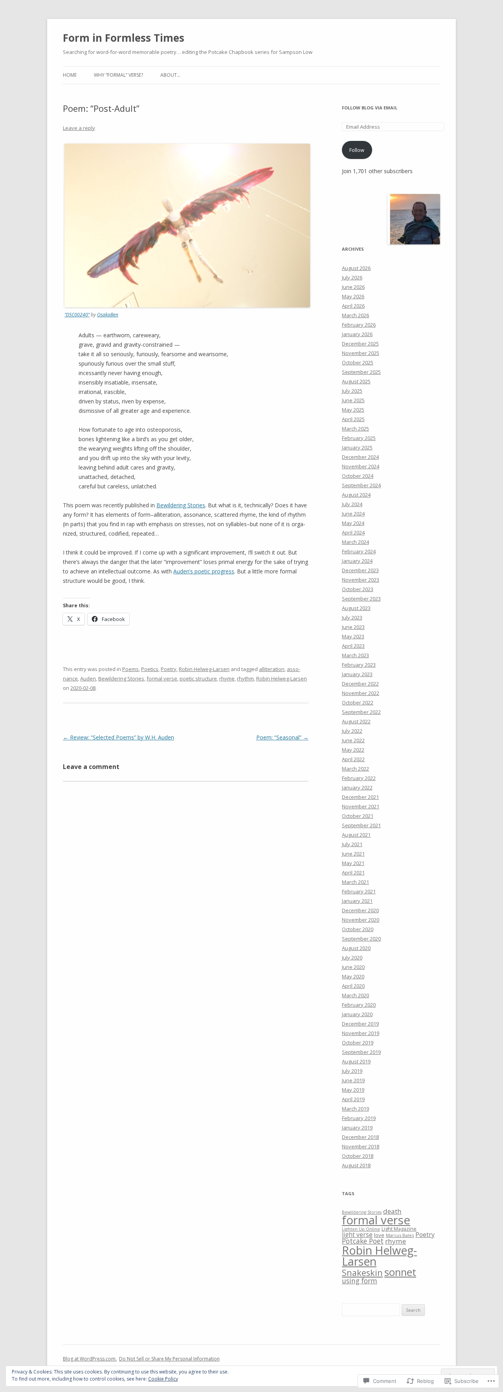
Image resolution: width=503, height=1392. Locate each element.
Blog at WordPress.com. (90, 1358)
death (392, 1211)
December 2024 (360, 456)
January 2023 (357, 674)
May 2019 (353, 1089)
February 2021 (359, 891)
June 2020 (353, 967)
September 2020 (361, 938)
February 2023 (359, 664)
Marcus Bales (400, 1235)
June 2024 (353, 513)
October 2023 (357, 589)
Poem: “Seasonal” (282, 737)
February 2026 (359, 324)
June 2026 (353, 286)
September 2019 (361, 1052)
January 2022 (357, 787)
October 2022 (357, 702)
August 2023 (356, 608)
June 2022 (353, 740)
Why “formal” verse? (118, 75)
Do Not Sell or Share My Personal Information (169, 1358)
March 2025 (355, 428)
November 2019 (360, 1033)
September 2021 (361, 825)
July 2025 (352, 390)
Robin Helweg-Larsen (204, 669)
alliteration (272, 669)
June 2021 (353, 853)
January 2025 (357, 447)
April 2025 (353, 419)
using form (359, 1280)
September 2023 (361, 598)
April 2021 (353, 872)
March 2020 (355, 995)
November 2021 (360, 806)
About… (170, 75)
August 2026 (356, 268)
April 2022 (353, 759)
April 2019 (353, 1099)
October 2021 (357, 815)
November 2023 (360, 579)
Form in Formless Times (123, 38)
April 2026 (353, 305)
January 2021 (357, 900)
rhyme (227, 678)
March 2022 (355, 768)
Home (70, 75)
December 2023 (360, 570)
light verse (357, 1235)
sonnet (400, 1272)
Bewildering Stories (180, 505)
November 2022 (360, 693)
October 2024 (357, 475)
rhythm (245, 678)
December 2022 (360, 683)
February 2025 (359, 438)
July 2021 (352, 844)
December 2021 (360, 796)
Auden (88, 678)
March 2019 (355, 1108)
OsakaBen (107, 314)
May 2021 (353, 863)
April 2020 (353, 985)
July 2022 (352, 730)
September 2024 (361, 485)
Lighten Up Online (361, 1229)
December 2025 (360, 343)
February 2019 (359, 1118)
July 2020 (352, 957)
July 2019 (352, 1070)
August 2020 (356, 948)
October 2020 (357, 929)
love (379, 1235)
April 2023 (353, 645)
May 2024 (353, 523)
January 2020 (357, 1014)
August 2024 (356, 494)
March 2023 (355, 655)
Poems (130, 669)
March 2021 (355, 881)
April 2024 (353, 532)
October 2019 (357, 1042)
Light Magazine (399, 1229)
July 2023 (352, 617)
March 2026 (355, 315)
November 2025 (360, 353)
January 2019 (357, 1127)
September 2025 (361, 371)
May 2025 (353, 409)
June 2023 (353, 626)
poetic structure (198, 678)
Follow (356, 149)
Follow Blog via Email (369, 108)
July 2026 (352, 277)
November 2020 (360, 919)
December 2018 (360, 1137)
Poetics (149, 669)
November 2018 (360, 1146)
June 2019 (353, 1080)
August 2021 (356, 834)
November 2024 (360, 466)
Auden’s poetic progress (203, 571)
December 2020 (360, 910)
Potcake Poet (363, 1241)
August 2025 (356, 381)
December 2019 (360, 1023)
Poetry (168, 669)
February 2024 (359, 551)
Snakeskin (362, 1272)
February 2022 (359, 778)
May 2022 (353, 749)
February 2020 (359, 1004)
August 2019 (356, 1061)
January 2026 (357, 334)
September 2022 (361, 711)
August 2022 (356, 721)
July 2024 (352, 504)
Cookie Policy (163, 1378)
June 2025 (353, 400)
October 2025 (357, 362)
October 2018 (357, 1155)
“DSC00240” (77, 314)
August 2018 (356, 1165)
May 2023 (353, 636)
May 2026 (353, 296)
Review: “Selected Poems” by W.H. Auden (118, 737)
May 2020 (353, 976)
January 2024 (357, 560)
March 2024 (355, 541)
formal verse (162, 678)
